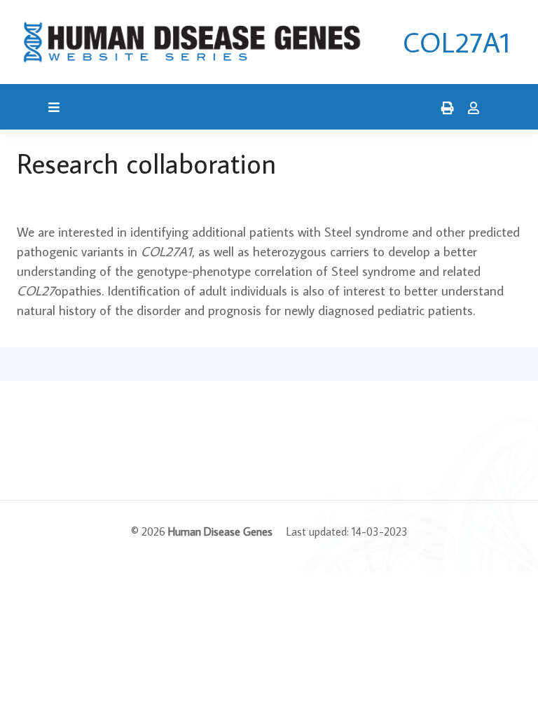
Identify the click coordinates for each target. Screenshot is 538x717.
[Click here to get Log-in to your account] (470, 108)
